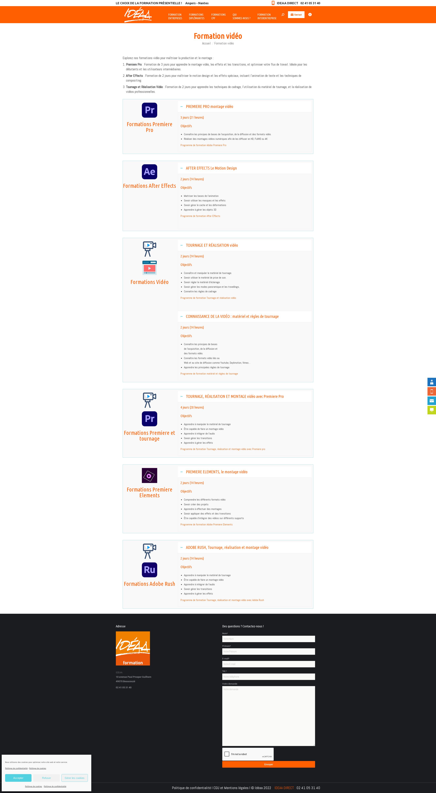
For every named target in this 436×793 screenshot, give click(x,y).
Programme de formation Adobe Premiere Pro (203, 145)
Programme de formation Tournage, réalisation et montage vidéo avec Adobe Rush (222, 600)
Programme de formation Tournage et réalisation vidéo (208, 298)
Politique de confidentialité (16, 768)
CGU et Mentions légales (230, 787)
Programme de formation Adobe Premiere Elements (207, 524)
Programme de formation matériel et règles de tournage (209, 373)
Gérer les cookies (74, 777)
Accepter (18, 777)
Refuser (46, 777)
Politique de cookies (37, 768)
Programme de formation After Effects (200, 216)
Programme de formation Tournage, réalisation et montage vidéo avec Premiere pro (223, 449)
